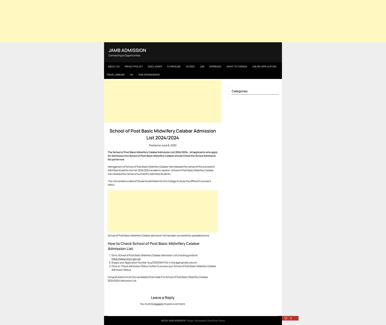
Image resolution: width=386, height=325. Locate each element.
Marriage (215, 66)
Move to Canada (237, 66)
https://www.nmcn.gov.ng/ (126, 259)
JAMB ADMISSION (127, 50)
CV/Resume (174, 66)
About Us (113, 66)
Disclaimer (155, 66)
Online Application (264, 66)
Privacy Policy (134, 66)
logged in (159, 304)
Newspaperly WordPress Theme (210, 320)
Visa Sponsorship (149, 74)
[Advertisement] (193, 21)
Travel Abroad (115, 74)
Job (202, 66)
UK (131, 74)
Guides (190, 66)
